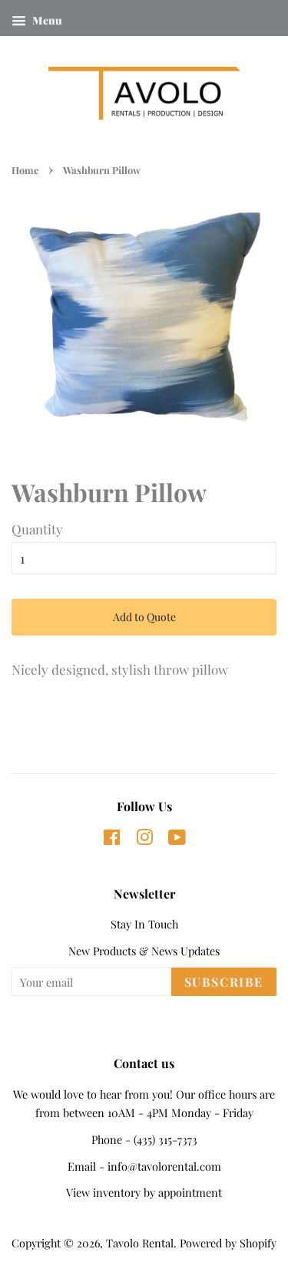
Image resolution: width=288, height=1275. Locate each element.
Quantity (37, 529)
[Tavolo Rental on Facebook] (112, 839)
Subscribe (223, 982)
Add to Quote (144, 617)
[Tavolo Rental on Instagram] (144, 839)
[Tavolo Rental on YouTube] (177, 839)
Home (25, 169)
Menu (46, 20)
